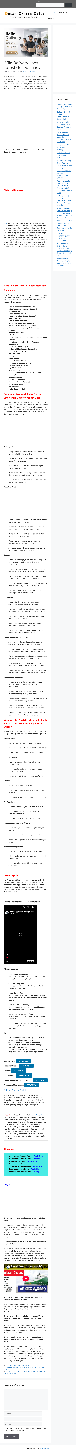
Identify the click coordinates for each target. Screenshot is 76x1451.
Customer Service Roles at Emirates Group (63, 155)
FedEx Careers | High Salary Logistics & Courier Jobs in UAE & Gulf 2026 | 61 (64, 200)
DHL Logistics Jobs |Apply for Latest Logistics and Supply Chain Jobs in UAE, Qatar (64, 250)
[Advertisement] (26, 105)
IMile (5, 223)
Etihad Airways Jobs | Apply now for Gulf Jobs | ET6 (64, 106)
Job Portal (51, 12)
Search (38, 1)
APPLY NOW (23, 1061)
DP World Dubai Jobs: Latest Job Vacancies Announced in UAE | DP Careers (64, 137)
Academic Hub (63, 12)
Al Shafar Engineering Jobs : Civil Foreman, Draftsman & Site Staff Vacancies (64, 238)
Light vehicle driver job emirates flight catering (64, 147)
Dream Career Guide (38, 1115)
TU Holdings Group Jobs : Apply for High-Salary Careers (64, 163)
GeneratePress (44, 1448)
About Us (51, 18)
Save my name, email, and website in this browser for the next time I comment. (26, 1430)
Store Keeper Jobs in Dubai (21, 1365)
